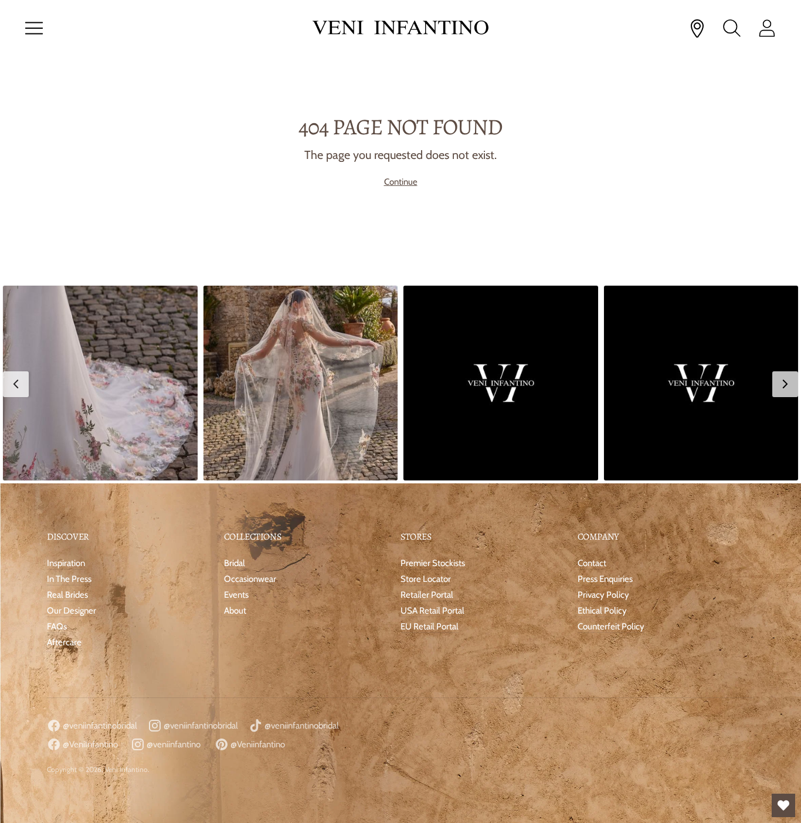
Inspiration (66, 563)
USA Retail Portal (432, 610)
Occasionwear (250, 579)
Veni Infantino (126, 769)
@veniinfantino (173, 744)
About (235, 610)
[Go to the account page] (767, 28)
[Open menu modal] (34, 28)
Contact (592, 563)
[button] (100, 383)
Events (236, 595)
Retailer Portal (426, 595)
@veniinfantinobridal (99, 725)
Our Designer (71, 610)
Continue (401, 182)
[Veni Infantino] (400, 28)
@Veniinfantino (257, 744)
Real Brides (67, 595)
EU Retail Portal (429, 626)
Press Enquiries (605, 579)
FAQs (57, 626)
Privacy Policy (603, 595)
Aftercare (64, 642)
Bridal (234, 563)
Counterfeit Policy (611, 626)
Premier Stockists (432, 563)
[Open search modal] (731, 28)
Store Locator (425, 579)
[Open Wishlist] (783, 805)
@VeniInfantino (89, 744)
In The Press (69, 579)
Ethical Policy (602, 610)
